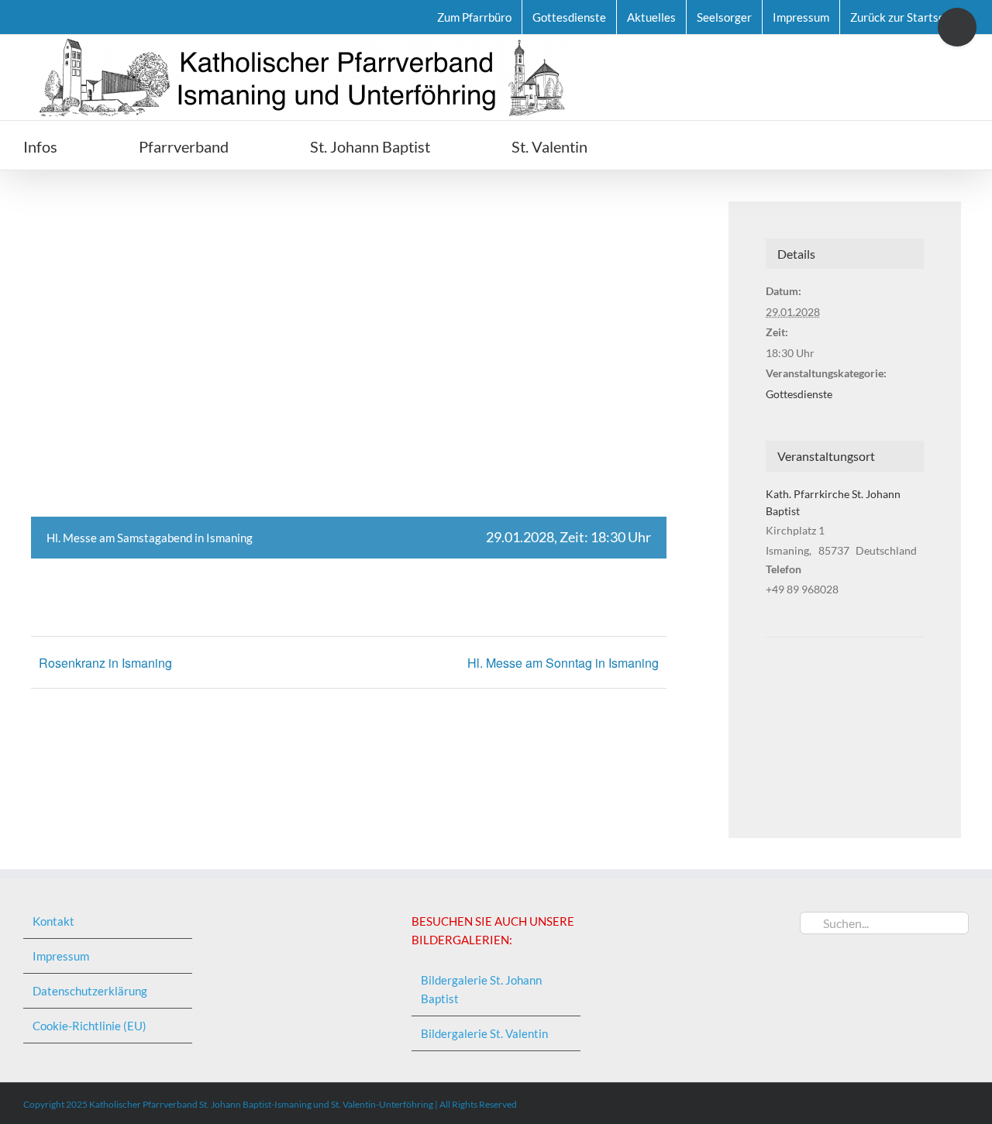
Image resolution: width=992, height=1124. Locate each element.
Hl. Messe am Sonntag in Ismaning (563, 663)
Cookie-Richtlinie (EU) (89, 1026)
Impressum (61, 956)
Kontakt (53, 921)
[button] (675, 145)
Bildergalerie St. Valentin (484, 1033)
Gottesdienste (799, 393)
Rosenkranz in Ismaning (105, 663)
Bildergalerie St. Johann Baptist (481, 989)
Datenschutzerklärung (90, 991)
